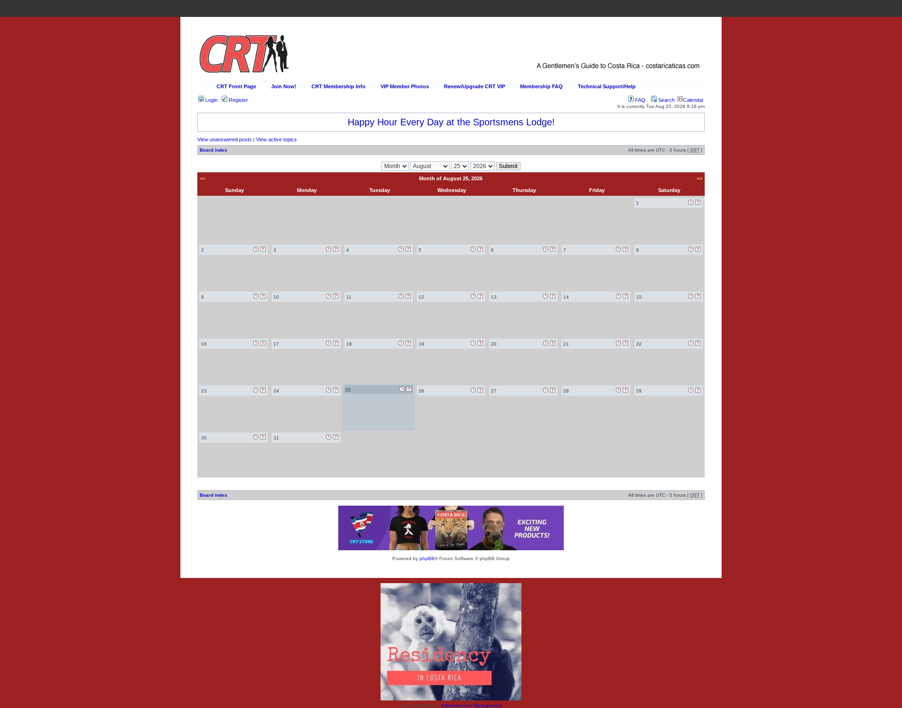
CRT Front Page (236, 86)
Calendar (693, 100)
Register (237, 100)
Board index (213, 150)
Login (211, 100)
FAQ (639, 100)
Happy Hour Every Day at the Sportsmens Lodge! (451, 122)
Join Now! (283, 86)
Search (666, 100)
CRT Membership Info (338, 86)
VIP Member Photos (405, 86)
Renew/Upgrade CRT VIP (474, 86)
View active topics (276, 139)
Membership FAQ (541, 86)
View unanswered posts (224, 139)
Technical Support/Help (607, 86)
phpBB (427, 558)
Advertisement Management (471, 705)
